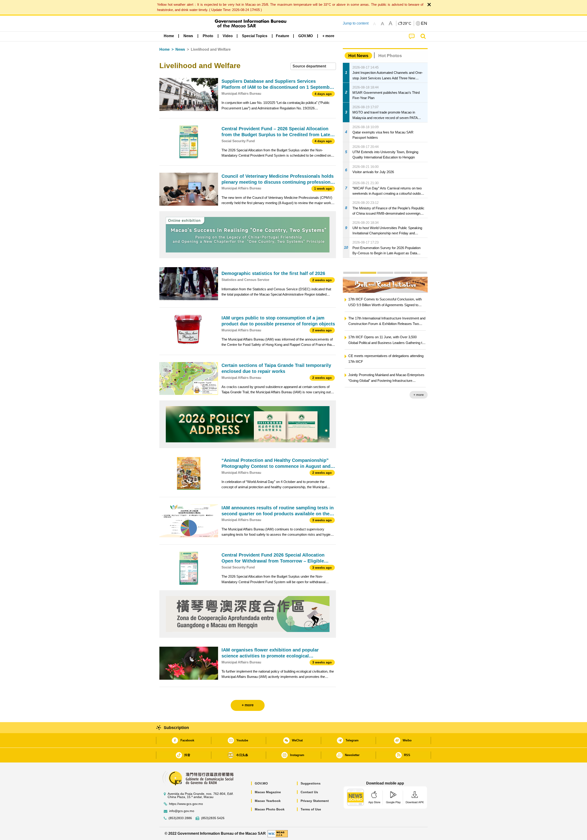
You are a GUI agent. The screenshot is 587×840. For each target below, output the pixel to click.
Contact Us (309, 792)
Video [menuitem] (228, 36)
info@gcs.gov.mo (181, 811)
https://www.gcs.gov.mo (186, 804)
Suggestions (311, 783)
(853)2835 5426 (212, 818)
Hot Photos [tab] (390, 55)
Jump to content (355, 23)
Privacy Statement (315, 801)
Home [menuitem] (169, 36)
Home (164, 49)
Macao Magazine (268, 792)
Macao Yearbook (268, 801)
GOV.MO (261, 783)
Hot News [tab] (358, 55)
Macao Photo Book (270, 809)
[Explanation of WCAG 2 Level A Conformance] (278, 833)
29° (407, 23)
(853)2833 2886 (180, 818)
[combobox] (313, 66)
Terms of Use (311, 809)
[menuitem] (188, 36)
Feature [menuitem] (282, 36)
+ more (427, 394)
